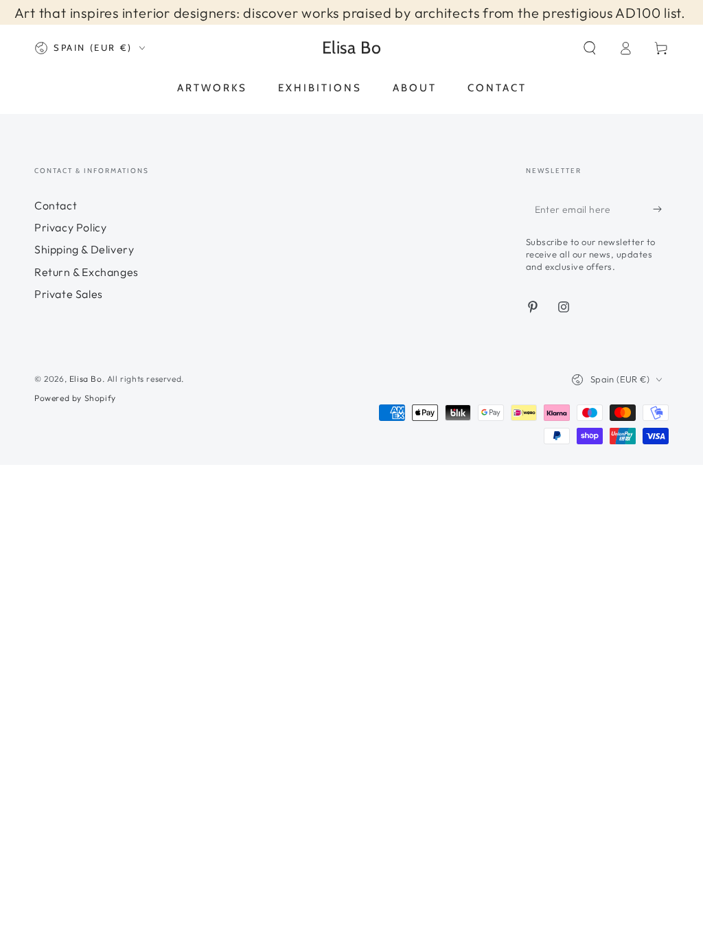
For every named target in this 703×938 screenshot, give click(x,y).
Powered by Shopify (75, 398)
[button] (590, 48)
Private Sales (68, 294)
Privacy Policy (70, 227)
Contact (55, 205)
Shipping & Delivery (84, 249)
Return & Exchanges (86, 272)
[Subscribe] (661, 209)
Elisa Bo (85, 379)
